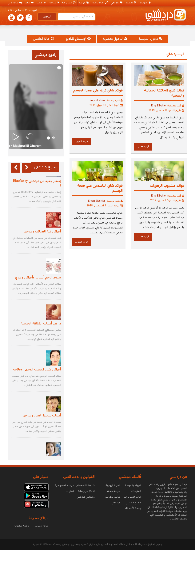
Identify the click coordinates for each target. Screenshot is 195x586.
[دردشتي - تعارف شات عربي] (36, 487)
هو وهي (115, 3)
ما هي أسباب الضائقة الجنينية (41, 324)
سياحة (53, 3)
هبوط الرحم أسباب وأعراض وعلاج (38, 278)
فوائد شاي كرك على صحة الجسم (98, 90)
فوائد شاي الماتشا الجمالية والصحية (164, 93)
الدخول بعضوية (113, 39)
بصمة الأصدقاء (133, 508)
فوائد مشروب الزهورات (167, 186)
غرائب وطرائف (113, 497)
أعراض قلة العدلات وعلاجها (42, 232)
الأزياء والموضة (133, 486)
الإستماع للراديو (76, 39)
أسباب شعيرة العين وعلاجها (42, 416)
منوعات (144, 3)
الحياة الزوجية (113, 486)
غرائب (40, 3)
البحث (47, 16)
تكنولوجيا (67, 3)
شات (27, 3)
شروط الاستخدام (85, 486)
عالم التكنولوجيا (132, 497)
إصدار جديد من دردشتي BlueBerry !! (37, 184)
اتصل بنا (70, 491)
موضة (82, 3)
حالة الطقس (42, 39)
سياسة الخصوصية (64, 486)
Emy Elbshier (159, 106)
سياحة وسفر (114, 491)
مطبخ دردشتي (133, 503)
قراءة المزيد (143, 147)
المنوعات (136, 491)
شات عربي (13, 3)
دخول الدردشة (149, 39)
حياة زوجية (98, 3)
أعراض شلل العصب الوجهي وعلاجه (37, 370)
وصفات (130, 3)
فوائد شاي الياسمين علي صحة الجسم (100, 188)
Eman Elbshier (96, 201)
